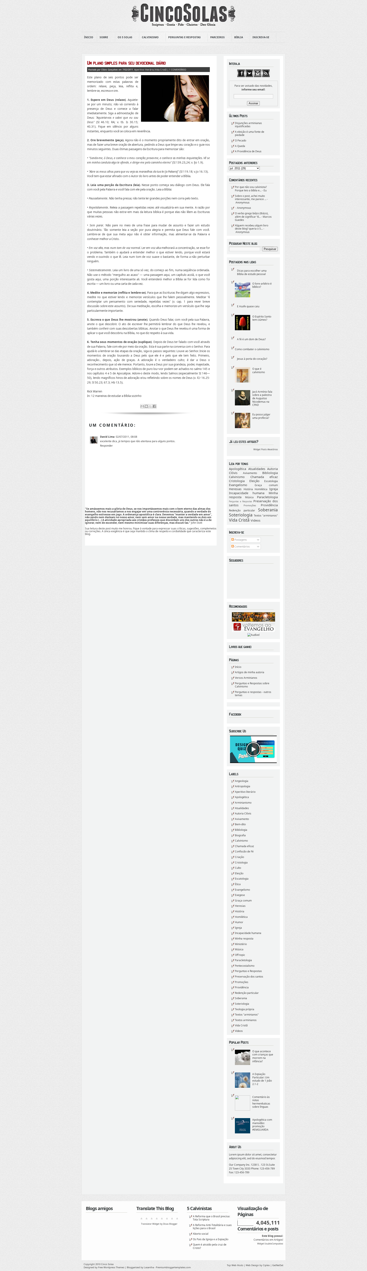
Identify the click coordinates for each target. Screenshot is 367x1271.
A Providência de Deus (248, 151)
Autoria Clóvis (243, 813)
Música (249, 497)
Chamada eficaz (264, 477)
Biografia (240, 835)
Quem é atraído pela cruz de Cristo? (209, 1246)
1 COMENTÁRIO (177, 69)
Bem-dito (240, 824)
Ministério (241, 944)
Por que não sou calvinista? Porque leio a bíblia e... (251, 188)
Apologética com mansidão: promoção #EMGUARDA (262, 1124)
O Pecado (240, 140)
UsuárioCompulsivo (273, 1243)
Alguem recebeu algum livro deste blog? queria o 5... (251, 227)
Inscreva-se (259, 37)
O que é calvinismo (258, 370)
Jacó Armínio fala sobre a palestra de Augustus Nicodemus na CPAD (262, 398)
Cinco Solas (107, 1264)
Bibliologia (270, 473)
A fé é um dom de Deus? (251, 339)
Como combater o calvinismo (252, 349)
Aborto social (200, 1234)
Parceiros (216, 37)
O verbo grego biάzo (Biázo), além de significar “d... (251, 215)
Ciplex (266, 1265)
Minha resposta (244, 938)
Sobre (102, 37)
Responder (106, 445)
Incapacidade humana (246, 493)
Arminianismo (243, 802)
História (248, 489)
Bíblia (237, 37)
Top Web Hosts (235, 1265)
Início (238, 667)
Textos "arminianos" (266, 515)
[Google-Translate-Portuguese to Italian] (156, 1220)
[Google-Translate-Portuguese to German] (151, 1220)
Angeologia (241, 781)
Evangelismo (238, 485)
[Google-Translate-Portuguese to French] (146, 1220)
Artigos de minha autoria (249, 672)
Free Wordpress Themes (111, 1267)
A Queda (240, 146)
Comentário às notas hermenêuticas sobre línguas (261, 1102)
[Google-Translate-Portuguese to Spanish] (177, 1220)
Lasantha (149, 1267)
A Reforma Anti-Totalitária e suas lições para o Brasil (212, 1226)
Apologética (237, 469)
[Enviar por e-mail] (142, 406)
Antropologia (242, 786)
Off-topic (240, 955)
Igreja (273, 489)
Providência (269, 505)
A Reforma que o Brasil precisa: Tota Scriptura (211, 1218)
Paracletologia (267, 497)
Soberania (268, 510)
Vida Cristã (239, 520)
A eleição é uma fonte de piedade (249, 133)
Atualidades (256, 469)
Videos (255, 520)
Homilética (261, 489)
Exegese (240, 895)
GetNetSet (277, 1265)
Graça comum (266, 485)
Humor (239, 922)
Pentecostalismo (244, 966)
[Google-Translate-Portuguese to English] (166, 1220)
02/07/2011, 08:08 (126, 437)
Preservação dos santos (249, 976)
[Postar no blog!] (146, 406)
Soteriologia (241, 515)
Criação (239, 857)
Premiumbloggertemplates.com (173, 1267)
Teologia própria (244, 1009)
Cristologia (237, 481)
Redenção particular (242, 510)
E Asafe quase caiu (248, 306)
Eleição (254, 481)
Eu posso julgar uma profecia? (261, 416)
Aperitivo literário (245, 792)
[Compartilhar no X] (150, 406)
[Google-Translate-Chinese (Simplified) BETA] (141, 1220)
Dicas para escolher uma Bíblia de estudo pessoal (252, 272)
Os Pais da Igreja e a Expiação (210, 1239)
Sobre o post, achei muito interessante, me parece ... (250, 197)
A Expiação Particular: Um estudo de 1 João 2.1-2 (262, 1079)
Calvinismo (149, 37)
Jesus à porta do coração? (252, 359)
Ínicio (88, 37)
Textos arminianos (246, 1020)
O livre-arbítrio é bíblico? (262, 285)
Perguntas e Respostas (183, 37)
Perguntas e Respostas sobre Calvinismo (252, 684)
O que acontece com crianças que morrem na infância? (262, 1056)
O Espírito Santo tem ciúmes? (261, 318)
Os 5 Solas (123, 37)
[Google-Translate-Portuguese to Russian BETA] (172, 1220)
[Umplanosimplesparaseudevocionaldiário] (148, 62)
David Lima (107, 437)
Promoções (250, 505)
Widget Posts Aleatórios (265, 449)
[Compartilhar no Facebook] (154, 406)
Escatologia (271, 481)
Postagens (240, 540)
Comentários (242, 546)
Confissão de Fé (244, 851)
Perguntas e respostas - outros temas (253, 693)
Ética (238, 884)
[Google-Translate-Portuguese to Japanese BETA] (161, 1220)
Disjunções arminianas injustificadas (248, 124)
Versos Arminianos (246, 678)
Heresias (235, 489)
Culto (238, 868)
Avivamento (250, 473)
